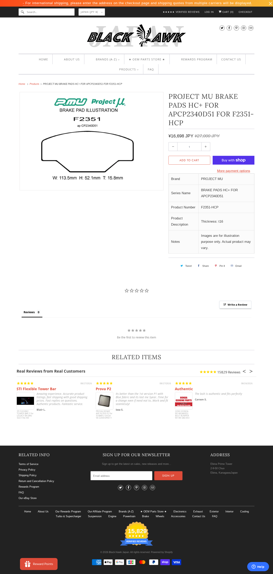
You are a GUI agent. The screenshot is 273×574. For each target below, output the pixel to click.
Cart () (227, 12)
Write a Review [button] (237, 304)
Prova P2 (103, 388)
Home (27, 511)
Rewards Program (29, 486)
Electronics (179, 511)
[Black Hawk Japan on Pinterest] (236, 27)
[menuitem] (39, 59)
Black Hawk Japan (119, 552)
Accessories (178, 516)
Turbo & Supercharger (68, 516)
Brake (145, 516)
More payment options (233, 171)
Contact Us (198, 516)
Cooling (244, 511)
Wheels (160, 516)
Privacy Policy (27, 469)
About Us (43, 511)
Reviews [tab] (29, 312)
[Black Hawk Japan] (136, 36)
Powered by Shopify (162, 552)
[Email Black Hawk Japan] (250, 27)
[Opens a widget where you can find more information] (258, 567)
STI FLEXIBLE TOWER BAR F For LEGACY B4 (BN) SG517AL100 (25, 414)
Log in (209, 12)
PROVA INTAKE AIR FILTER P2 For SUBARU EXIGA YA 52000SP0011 (104, 414)
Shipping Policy (28, 475)
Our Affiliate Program (100, 511)
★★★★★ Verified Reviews (181, 12)
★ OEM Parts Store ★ (153, 511)
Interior (229, 511)
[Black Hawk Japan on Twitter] (222, 27)
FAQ (21, 492)
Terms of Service (28, 464)
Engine (112, 516)
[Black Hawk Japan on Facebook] (229, 27)
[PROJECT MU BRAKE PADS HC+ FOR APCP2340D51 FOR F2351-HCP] (91, 141)
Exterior (214, 511)
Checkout (245, 12)
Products (35, 84)
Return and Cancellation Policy (36, 481)
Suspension (95, 516)
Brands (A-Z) (126, 511)
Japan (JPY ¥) (90, 12)
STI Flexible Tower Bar (36, 388)
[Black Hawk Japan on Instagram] (243, 27)
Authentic (184, 388)
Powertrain (129, 516)
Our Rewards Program (68, 511)
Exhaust (198, 511)
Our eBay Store (28, 498)
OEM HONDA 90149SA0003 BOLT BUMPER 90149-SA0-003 (182, 414)
